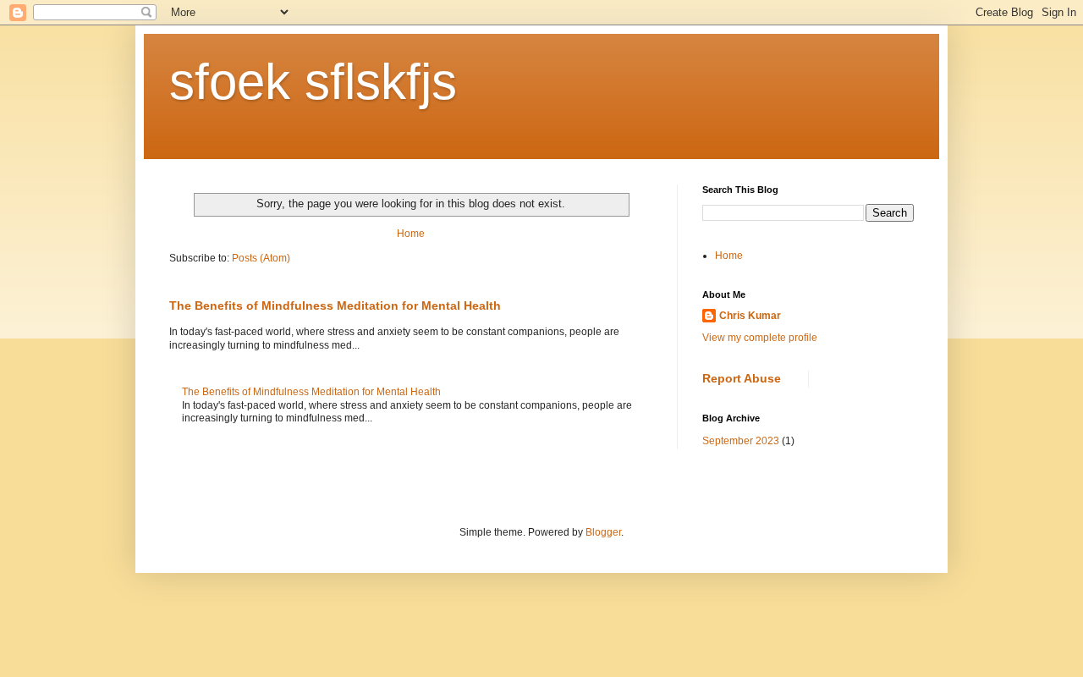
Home (411, 233)
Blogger (603, 532)
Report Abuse (741, 378)
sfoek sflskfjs (313, 81)
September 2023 (740, 441)
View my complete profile (759, 338)
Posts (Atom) (261, 258)
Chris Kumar (750, 316)
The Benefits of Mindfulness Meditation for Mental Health (335, 305)
